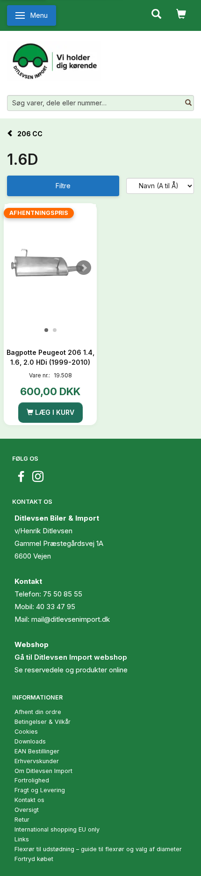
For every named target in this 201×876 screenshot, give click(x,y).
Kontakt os (29, 799)
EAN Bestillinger (36, 751)
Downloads (30, 741)
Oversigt (26, 809)
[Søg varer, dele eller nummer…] (188, 103)
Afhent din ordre (37, 711)
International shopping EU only (57, 829)
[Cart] (181, 13)
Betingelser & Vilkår (42, 721)
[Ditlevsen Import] (54, 57)
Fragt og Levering (39, 790)
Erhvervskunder (36, 761)
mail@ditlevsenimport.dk (70, 619)
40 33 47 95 (55, 606)
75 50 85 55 (62, 593)
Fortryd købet (33, 858)
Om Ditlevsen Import (43, 770)
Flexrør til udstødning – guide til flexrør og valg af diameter (98, 849)
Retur (21, 819)
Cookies (26, 731)
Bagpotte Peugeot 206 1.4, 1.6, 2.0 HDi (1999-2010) (50, 357)
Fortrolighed (31, 780)
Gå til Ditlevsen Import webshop (70, 657)
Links (21, 839)
